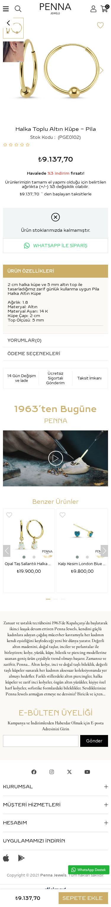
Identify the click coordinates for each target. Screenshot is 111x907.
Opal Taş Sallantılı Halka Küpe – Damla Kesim (29, 564)
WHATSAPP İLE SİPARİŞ (59, 245)
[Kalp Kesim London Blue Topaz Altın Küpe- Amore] (82, 534)
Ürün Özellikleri (30, 271)
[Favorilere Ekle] (100, 25)
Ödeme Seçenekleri (33, 353)
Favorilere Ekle (9, 515)
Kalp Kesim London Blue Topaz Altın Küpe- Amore (82, 564)
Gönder (94, 741)
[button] (24, 557)
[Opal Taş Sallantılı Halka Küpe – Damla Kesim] (28, 534)
